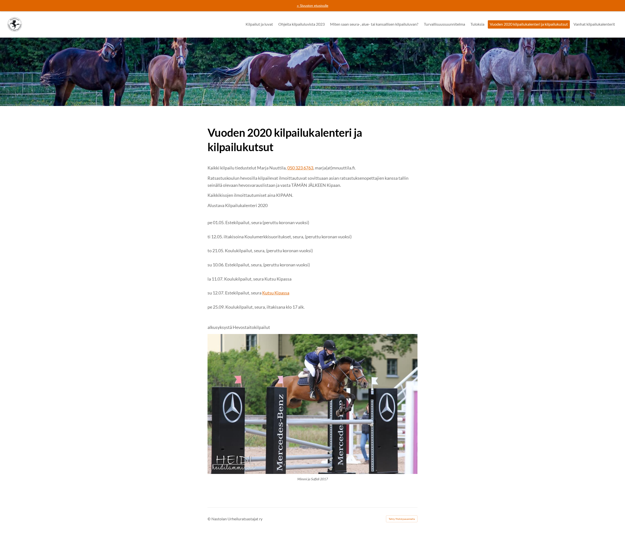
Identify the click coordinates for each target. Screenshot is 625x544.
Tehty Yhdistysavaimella (402, 518)
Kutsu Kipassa (275, 292)
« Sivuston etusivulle (312, 6)
